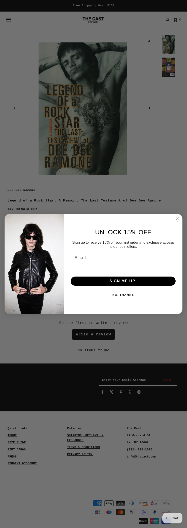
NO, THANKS (123, 294)
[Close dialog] (177, 219)
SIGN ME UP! (123, 281)
